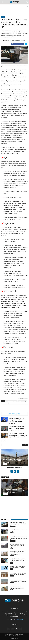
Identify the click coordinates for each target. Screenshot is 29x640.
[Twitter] (16, 629)
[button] (27, 2)
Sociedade (12, 532)
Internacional (5, 494)
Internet (11, 563)
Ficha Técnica (16, 635)
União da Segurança (22, 401)
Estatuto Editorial (8, 635)
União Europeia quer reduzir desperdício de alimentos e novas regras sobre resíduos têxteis (18, 435)
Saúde (11, 589)
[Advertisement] (14, 10)
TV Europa (3, 40)
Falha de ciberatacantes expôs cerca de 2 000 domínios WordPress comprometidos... (18, 560)
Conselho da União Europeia (11, 401)
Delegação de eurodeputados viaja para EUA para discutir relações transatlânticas (17, 428)
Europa (3, 16)
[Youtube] (20, 629)
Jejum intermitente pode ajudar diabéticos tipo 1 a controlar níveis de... (18, 524)
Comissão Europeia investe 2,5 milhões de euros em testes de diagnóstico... (17, 546)
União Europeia (5, 402)
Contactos (22, 635)
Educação (4, 464)
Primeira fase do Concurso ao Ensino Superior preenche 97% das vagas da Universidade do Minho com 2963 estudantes (13, 460)
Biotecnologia (12, 526)
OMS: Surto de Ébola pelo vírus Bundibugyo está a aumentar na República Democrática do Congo (14, 491)
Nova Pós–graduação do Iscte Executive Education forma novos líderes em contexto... (17, 553)
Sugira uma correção (23, 398)
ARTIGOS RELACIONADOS (14, 413)
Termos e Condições (9, 634)
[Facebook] (8, 629)
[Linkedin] (12, 629)
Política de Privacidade (18, 634)
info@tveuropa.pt (19, 619)
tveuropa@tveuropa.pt (11, 40)
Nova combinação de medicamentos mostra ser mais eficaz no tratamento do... (18, 538)
